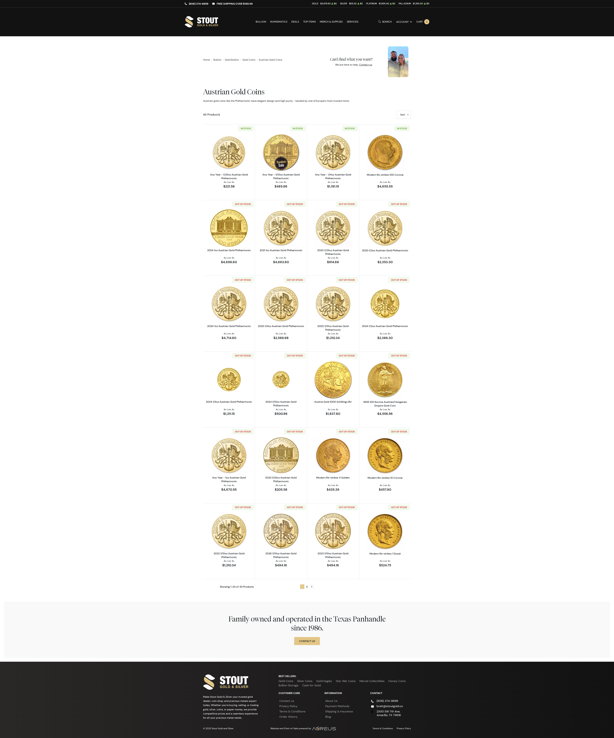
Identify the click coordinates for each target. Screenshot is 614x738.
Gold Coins (286, 681)
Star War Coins (346, 681)
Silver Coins (304, 681)
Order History (288, 716)
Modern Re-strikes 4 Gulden (333, 477)
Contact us (365, 64)
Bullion (261, 21)
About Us (331, 701)
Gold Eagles (324, 681)
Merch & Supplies (331, 21)
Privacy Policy (288, 706)
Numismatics (278, 21)
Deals (295, 21)
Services (352, 21)
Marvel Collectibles (372, 681)
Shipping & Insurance (339, 711)
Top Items (309, 21)
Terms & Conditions (292, 711)
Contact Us (307, 641)
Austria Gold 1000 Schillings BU (333, 401)
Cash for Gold (311, 685)
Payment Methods (337, 706)
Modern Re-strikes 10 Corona (385, 477)
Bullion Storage (288, 685)
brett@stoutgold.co (390, 706)
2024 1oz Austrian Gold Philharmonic (229, 250)
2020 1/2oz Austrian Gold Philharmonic (385, 250)
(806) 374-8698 (198, 3)
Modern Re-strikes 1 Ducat (385, 553)
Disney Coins (397, 681)
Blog (328, 716)
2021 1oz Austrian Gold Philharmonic (281, 250)
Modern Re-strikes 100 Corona (385, 174)
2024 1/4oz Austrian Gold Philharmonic (229, 401)
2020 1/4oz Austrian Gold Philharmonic (281, 326)
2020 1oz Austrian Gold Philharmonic (229, 326)
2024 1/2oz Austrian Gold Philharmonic (385, 326)
